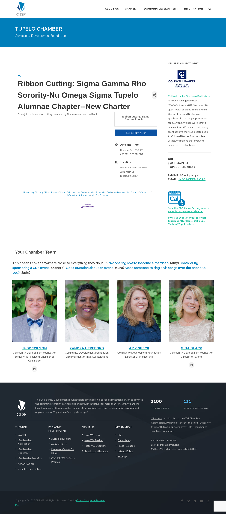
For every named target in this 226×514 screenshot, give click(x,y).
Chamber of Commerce (54, 407)
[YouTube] (201, 501)
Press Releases (126, 445)
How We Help (92, 434)
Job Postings (132, 192)
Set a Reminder (136, 132)
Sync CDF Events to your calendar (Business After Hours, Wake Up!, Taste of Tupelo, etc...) (187, 221)
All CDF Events (26, 463)
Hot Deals (81, 192)
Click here (156, 418)
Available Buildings (61, 438)
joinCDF (22, 434)
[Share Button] (154, 95)
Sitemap (122, 456)
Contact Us (145, 192)
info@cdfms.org (192, 179)
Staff (120, 434)
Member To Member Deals (100, 192)
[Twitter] (188, 501)
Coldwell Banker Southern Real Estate (189, 96)
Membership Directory (33, 192)
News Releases (51, 192)
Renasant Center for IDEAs (62, 451)
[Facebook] (182, 501)
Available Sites (59, 443)
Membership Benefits (30, 458)
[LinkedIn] (195, 501)
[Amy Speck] (139, 311)
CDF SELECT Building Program (63, 460)
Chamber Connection (29, 468)
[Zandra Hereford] (87, 311)
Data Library (124, 440)
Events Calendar (67, 192)
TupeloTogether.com (96, 451)
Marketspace (119, 192)
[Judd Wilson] (34, 311)
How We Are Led (94, 440)
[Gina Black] (191, 311)
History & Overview (95, 445)
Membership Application (25, 442)
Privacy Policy (125, 451)
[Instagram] (208, 501)
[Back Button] (19, 76)
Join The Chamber (100, 195)
